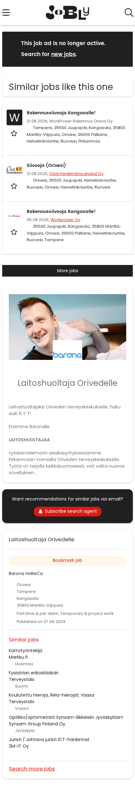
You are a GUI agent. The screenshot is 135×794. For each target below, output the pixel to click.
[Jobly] (67, 12)
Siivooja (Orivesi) (46, 165)
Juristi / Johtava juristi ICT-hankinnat (49, 739)
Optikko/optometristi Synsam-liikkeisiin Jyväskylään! (66, 717)
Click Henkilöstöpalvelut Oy (76, 173)
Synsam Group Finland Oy (37, 724)
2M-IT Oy (19, 746)
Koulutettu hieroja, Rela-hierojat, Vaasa (51, 695)
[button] (123, 48)
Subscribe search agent (71, 511)
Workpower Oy (65, 219)
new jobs (63, 54)
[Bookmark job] (15, 133)
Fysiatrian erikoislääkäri (33, 673)
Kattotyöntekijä (25, 650)
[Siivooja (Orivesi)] (14, 170)
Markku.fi (18, 657)
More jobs (67, 270)
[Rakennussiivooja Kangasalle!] (14, 216)
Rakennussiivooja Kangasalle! (61, 113)
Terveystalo (22, 679)
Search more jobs (32, 768)
